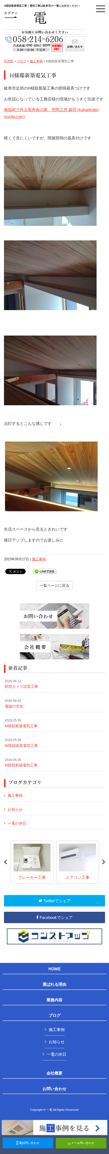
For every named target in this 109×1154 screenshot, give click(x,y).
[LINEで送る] (44, 571)
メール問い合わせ (82, 1142)
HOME (8, 61)
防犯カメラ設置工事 (21, 684)
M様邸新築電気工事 (21, 723)
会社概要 (54, 1073)
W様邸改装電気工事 (21, 743)
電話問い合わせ (28, 1142)
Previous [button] (5, 862)
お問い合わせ (54, 1089)
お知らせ (15, 809)
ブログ (21, 61)
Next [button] (103, 862)
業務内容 (54, 1000)
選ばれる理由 (54, 984)
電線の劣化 (14, 703)
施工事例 (36, 61)
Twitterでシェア (56, 900)
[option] (32, 862)
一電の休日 (17, 823)
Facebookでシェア (56, 917)
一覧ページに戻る (54, 585)
